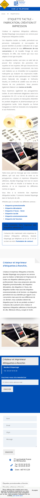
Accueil (3, 14)
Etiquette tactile (11, 214)
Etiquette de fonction (13, 219)
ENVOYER (7, 389)
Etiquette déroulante (13, 208)
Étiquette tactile (15, 14)
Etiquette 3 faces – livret (15, 211)
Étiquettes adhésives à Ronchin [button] (13, 487)
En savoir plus (18, 495)
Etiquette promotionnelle (15, 206)
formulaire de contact (24, 241)
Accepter (35, 490)
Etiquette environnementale (16, 216)
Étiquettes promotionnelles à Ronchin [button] (15, 483)
